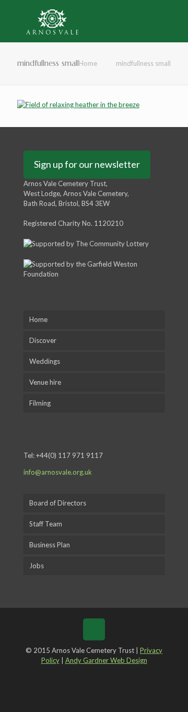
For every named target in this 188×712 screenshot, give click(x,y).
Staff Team (45, 524)
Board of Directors (57, 503)
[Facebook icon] (71, 675)
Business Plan (49, 545)
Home (88, 63)
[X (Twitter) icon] (86, 675)
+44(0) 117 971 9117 (69, 455)
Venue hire (45, 382)
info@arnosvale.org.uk (58, 472)
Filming (40, 403)
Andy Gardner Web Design (106, 660)
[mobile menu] (174, 21)
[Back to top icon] (94, 629)
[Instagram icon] (117, 675)
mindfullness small (143, 63)
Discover (42, 340)
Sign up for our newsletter (87, 164)
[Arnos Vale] (52, 21)
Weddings (44, 361)
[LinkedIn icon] (102, 675)
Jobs (36, 565)
